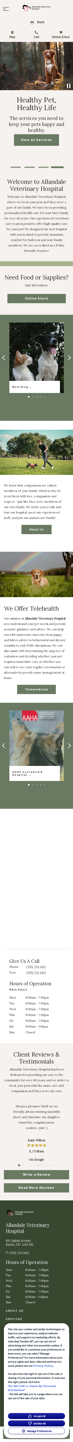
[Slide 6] (38, 1165)
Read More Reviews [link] (36, 1188)
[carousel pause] (68, 86)
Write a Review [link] (36, 1174)
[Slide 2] (29, 167)
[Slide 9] (50, 1165)
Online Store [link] (36, 298)
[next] (68, 66)
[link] (37, 8)
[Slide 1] (15, 167)
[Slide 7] (42, 1165)
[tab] (19, 990)
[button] (6, 9)
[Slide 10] (54, 1165)
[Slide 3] (43, 167)
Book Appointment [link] (38, 151)
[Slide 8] (46, 1165)
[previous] (4, 66)
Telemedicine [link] (36, 689)
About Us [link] (36, 529)
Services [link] (14, 1318)
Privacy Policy (43, 1365)
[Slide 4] (57, 167)
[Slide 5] (44, 397)
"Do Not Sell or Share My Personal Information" (32, 1388)
